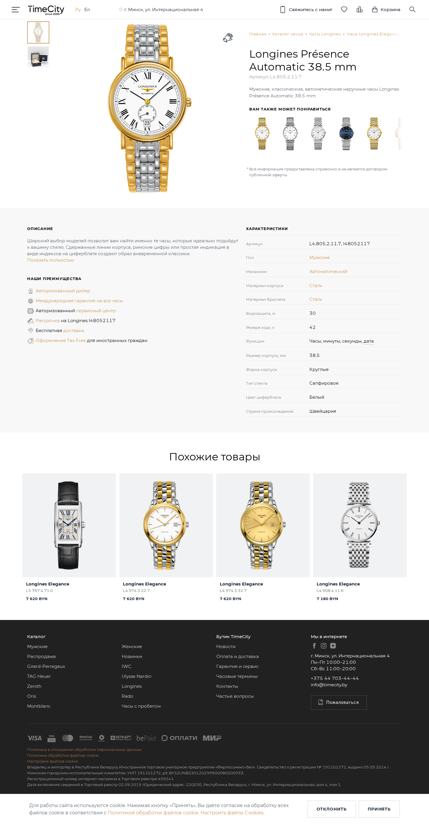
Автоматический (328, 271)
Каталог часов (287, 34)
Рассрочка (48, 320)
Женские (132, 646)
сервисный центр (96, 310)
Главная (257, 34)
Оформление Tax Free (61, 340)
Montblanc (38, 706)
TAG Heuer (39, 676)
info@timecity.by (329, 684)
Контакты (227, 686)
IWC (126, 666)
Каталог (36, 636)
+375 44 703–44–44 (335, 678)
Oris (31, 696)
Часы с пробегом (141, 706)
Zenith (34, 686)
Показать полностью (50, 260)
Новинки (132, 656)
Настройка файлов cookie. (53, 761)
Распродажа (41, 656)
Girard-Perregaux (46, 666)
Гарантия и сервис (237, 666)
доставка (73, 330)
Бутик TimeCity (233, 636)
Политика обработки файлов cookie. (63, 755)
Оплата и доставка (237, 656)
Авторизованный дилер (63, 290)
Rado (127, 696)
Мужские (319, 257)
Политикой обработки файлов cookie (153, 813)
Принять (379, 809)
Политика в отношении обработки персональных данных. (84, 749)
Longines (132, 686)
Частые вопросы (235, 696)
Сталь (315, 285)
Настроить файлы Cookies (232, 813)
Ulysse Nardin (136, 676)
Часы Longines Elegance (373, 34)
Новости (226, 646)
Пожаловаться (342, 702)
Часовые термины (237, 676)
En (87, 9)
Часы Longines (325, 34)
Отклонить (332, 809)
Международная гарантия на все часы (79, 300)
